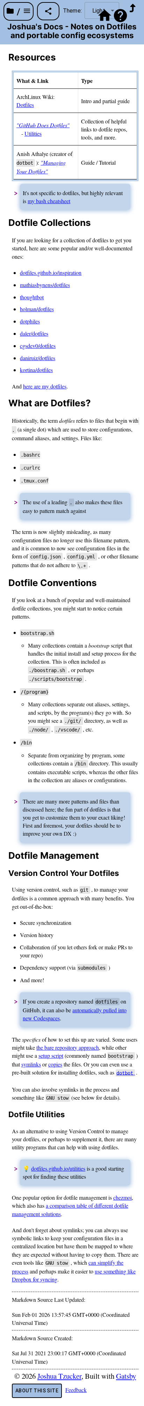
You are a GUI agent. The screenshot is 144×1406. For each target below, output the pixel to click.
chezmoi (122, 1197)
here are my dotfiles (44, 386)
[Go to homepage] (105, 17)
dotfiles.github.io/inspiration (50, 272)
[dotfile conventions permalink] (4, 583)
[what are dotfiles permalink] (4, 403)
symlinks (31, 1064)
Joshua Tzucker (59, 1376)
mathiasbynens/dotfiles (45, 284)
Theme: (72, 10)
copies (55, 1064)
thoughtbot (32, 297)
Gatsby (126, 1376)
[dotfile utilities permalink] (4, 1114)
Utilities (33, 133)
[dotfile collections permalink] (4, 223)
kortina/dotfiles (36, 369)
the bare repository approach (67, 1047)
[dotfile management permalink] (4, 856)
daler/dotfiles (34, 333)
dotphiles (30, 321)
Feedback (76, 1389)
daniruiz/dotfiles (37, 358)
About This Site (36, 1390)
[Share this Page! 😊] (48, 11)
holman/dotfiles (37, 309)
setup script (50, 1055)
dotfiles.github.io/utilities (58, 1168)
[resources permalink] (4, 57)
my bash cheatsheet (49, 201)
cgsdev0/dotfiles (38, 345)
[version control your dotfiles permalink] (4, 873)
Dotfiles (25, 104)
